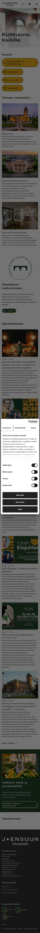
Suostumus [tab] (7, 428)
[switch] (34, 472)
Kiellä (20, 509)
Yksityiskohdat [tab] (19, 428)
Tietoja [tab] (33, 428)
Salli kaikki (20, 495)
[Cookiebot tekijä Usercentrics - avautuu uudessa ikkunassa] (28, 421)
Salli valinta (20, 502)
